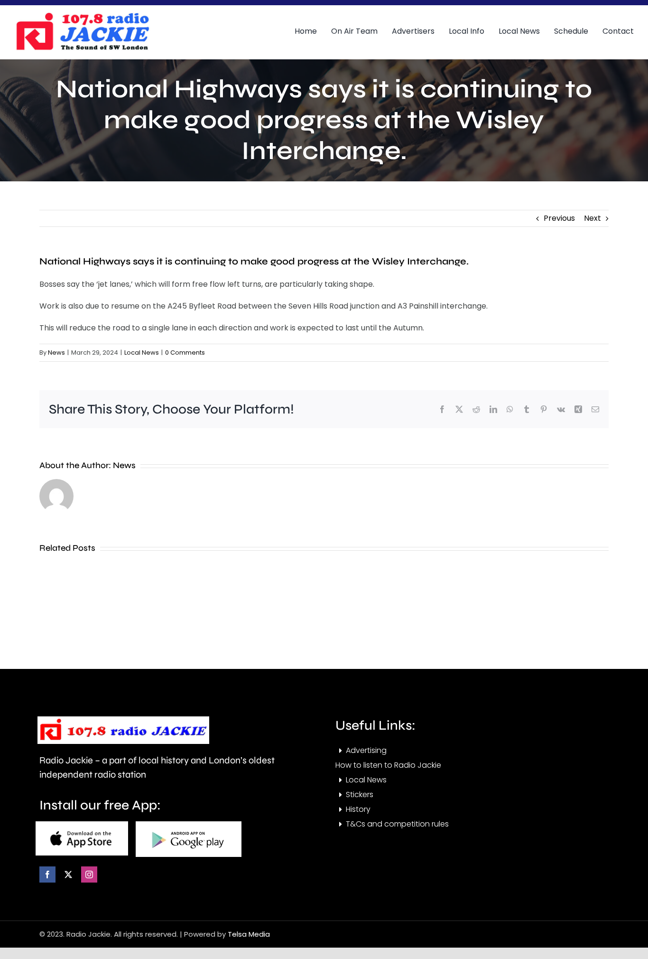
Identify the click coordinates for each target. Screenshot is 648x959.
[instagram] (89, 874)
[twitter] (68, 874)
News (56, 352)
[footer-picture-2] (188, 824)
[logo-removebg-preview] (123, 720)
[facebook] (47, 874)
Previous (559, 218)
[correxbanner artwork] (82, 15)
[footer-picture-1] (82, 824)
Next (592, 218)
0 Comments (185, 352)
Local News (141, 352)
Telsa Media (249, 934)
